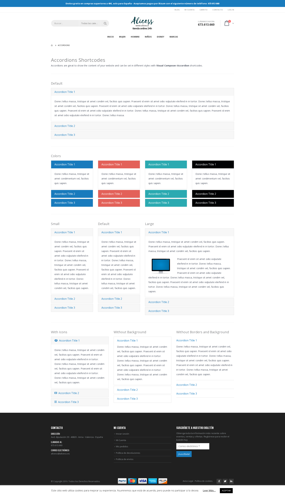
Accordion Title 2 (64, 126)
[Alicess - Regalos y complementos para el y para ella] (142, 23)
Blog (177, 10)
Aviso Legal (188, 481)
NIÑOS (148, 36)
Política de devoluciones (128, 452)
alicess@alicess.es (60, 453)
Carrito (204, 10)
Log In (231, 10)
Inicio (110, 36)
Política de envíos (124, 459)
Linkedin (231, 481)
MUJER (122, 36)
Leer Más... (209, 490)
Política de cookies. (204, 481)
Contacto (217, 10)
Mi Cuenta (189, 10)
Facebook (219, 481)
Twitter (225, 481)
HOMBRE (135, 36)
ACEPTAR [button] (226, 490)
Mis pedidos (122, 446)
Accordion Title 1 (64, 92)
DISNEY (160, 36)
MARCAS (174, 36)
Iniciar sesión (122, 433)
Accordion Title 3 (64, 135)
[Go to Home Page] (52, 45)
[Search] (105, 23)
